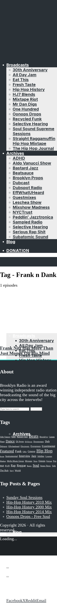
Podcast (49, 461)
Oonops (41, 461)
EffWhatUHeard (28, 192)
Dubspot (3, 446)
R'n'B (7, 466)
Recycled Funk (27, 118)
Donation (17, 250)
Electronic (25, 446)
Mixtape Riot (25, 99)
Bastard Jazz (25, 167)
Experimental (48, 446)
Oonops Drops (27, 113)
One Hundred (26, 109)
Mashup (3, 461)
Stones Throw (45, 466)
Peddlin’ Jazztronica (33, 217)
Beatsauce (23, 172)
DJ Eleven (28, 442)
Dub (47, 441)
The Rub (4, 470)
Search (36, 409)
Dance (10, 441)
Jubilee (40, 456)
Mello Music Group (15, 461)
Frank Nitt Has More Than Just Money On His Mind (26, 350)
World (18, 470)
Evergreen (36, 446)
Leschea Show (27, 202)
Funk (18, 451)
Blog (10, 241)
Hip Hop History (29, 89)
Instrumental (11, 456)
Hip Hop (44, 450)
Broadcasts (17, 64)
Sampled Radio (27, 221)
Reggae (21, 465)
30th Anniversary (30, 69)
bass (13, 436)
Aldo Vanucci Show (32, 163)
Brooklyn (44, 437)
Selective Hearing (30, 123)
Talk (54, 466)
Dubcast (21, 182)
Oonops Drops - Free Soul (28, 516)
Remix (29, 466)
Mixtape (28, 461)
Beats (33, 436)
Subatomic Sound (30, 236)
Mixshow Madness (31, 207)
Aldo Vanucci (5, 437)
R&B (2, 466)
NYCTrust (22, 212)
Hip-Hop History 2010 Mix (29, 502)
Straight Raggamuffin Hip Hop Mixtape (34, 141)
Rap (13, 465)
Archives (15, 153)
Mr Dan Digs (25, 104)
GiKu (25, 452)
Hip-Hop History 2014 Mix (29, 511)
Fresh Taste (24, 84)
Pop (54, 461)
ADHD (19, 158)
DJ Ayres (20, 441)
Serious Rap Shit (29, 231)
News (35, 461)
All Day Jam (24, 74)
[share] (7, 576)
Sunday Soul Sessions (24, 497)
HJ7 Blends (24, 94)
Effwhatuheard (13, 446)
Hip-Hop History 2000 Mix (29, 507)
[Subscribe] (7, 567)
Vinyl (12, 471)
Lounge (48, 456)
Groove (31, 451)
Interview (24, 456)
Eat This (21, 79)
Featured (7, 451)
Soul (36, 465)
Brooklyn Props (28, 177)
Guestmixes (24, 197)
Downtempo (38, 442)
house (2, 456)
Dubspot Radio (27, 187)
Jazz (33, 456)
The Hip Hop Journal (33, 148)
